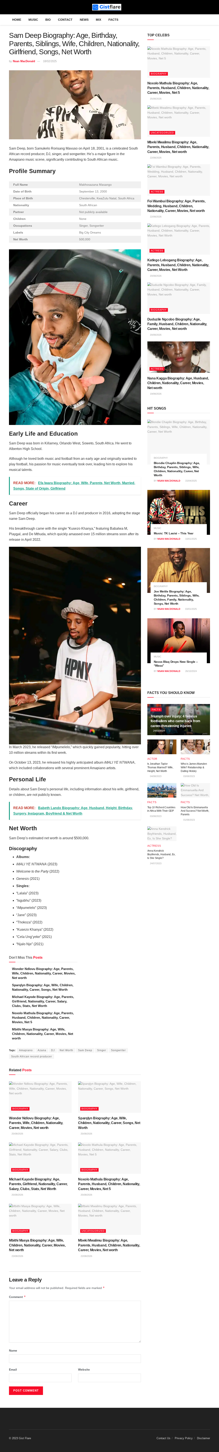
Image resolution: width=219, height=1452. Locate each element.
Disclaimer (203, 1438)
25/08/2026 (17, 1133)
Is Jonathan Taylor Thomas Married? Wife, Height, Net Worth (160, 767)
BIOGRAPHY (20, 1108)
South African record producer (31, 1056)
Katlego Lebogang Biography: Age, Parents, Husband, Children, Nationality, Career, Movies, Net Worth (178, 265)
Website (84, 1369)
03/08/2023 (189, 776)
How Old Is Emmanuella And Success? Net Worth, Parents (195, 811)
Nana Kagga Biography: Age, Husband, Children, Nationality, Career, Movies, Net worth (178, 383)
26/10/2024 (191, 671)
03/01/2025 (191, 609)
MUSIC (33, 19)
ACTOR (152, 759)
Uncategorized (93, 1231)
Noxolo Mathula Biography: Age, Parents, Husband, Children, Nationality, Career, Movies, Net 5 (43, 1017)
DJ (53, 1050)
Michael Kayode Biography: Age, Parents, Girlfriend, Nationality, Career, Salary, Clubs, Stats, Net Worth (43, 1001)
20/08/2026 (155, 276)
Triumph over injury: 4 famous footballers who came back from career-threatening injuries (175, 721)
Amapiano (26, 1050)
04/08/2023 (155, 776)
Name (13, 1350)
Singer (101, 1050)
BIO (48, 19)
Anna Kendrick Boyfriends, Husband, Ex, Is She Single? (161, 854)
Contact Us (163, 1438)
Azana (42, 1050)
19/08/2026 (155, 393)
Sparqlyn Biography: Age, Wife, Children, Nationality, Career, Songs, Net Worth (109, 1123)
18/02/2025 (50, 61)
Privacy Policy (184, 1438)
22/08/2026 (86, 1256)
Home (16, 19)
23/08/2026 (17, 1256)
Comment (17, 1297)
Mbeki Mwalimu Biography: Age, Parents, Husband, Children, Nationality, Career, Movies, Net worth (109, 1245)
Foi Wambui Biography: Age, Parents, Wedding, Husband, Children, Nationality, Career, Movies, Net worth (176, 206)
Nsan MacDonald (24, 61)
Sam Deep (85, 1050)
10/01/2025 (191, 539)
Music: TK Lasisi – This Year (173, 533)
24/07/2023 (155, 863)
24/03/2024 (158, 730)
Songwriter (118, 1050)
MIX (98, 19)
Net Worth (66, 1050)
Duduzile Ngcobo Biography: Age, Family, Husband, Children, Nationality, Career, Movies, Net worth (177, 324)
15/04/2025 (191, 480)
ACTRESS (157, 191)
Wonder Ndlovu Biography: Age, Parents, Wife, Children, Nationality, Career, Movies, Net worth (43, 973)
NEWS (84, 19)
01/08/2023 (189, 820)
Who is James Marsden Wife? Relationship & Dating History (194, 767)
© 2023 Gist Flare (20, 1438)
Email (13, 1369)
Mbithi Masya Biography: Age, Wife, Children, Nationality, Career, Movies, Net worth (42, 1033)
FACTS (113, 19)
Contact (65, 19)
